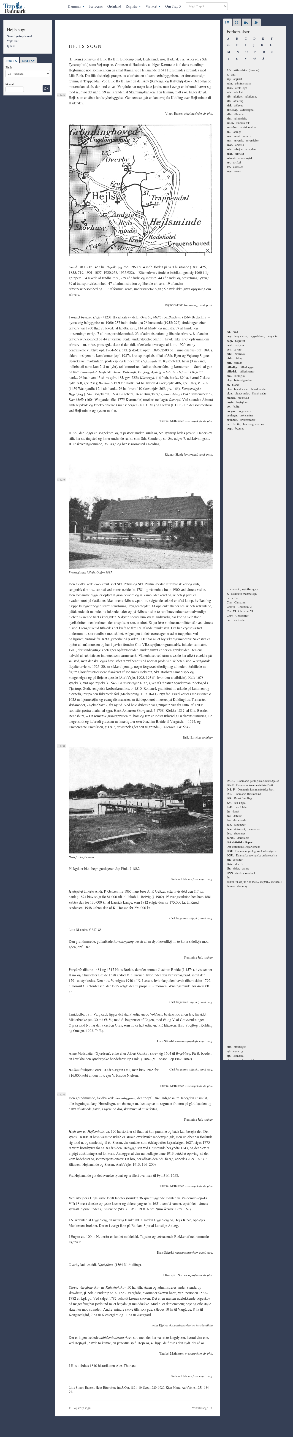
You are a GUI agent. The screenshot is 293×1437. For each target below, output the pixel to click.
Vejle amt (13, 41)
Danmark (74, 6)
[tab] (227, 23)
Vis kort (151, 6)
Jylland (11, 46)
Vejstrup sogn (82, 1408)
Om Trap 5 (173, 6)
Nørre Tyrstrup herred (19, 36)
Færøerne (96, 6)
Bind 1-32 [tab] (11, 61)
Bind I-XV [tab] (28, 61)
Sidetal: (9, 84)
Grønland (114, 6)
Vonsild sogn (200, 1408)
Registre (132, 6)
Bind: (8, 67)
